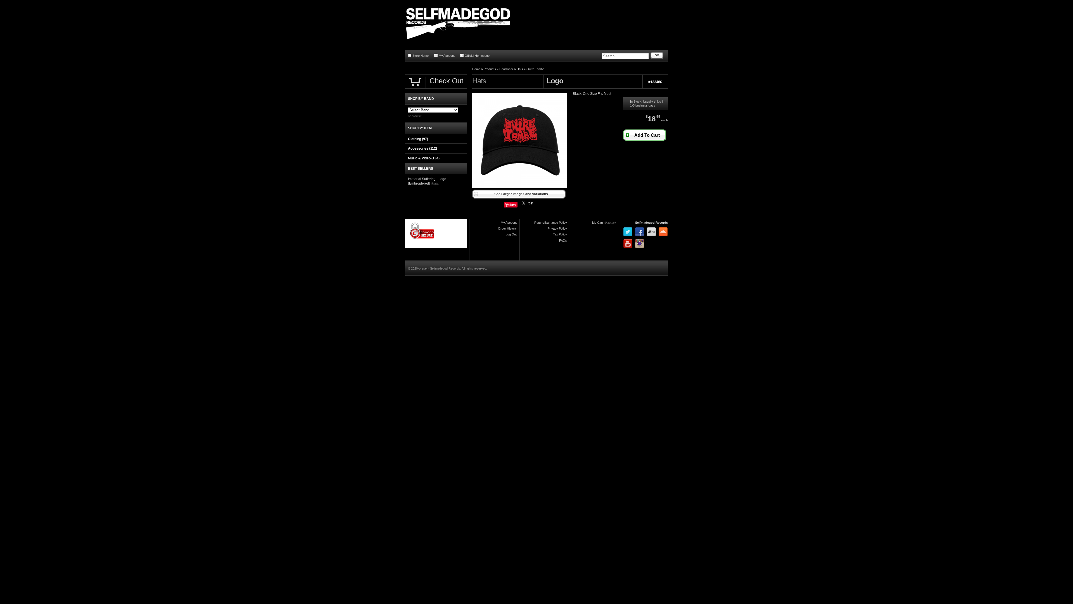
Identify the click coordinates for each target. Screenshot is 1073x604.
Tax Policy (560, 234)
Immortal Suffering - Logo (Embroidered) (427, 181)
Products (490, 69)
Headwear (506, 69)
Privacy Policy (557, 228)
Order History (507, 228)
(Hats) (435, 183)
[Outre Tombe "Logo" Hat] (519, 187)
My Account (447, 55)
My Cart (597, 222)
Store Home (420, 55)
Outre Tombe (535, 69)
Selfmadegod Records (651, 222)
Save (512, 204)
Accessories (422, 148)
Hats (520, 69)
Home (476, 69)
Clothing (418, 139)
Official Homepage (477, 55)
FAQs (563, 240)
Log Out (511, 234)
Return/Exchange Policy (550, 222)
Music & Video (424, 158)
